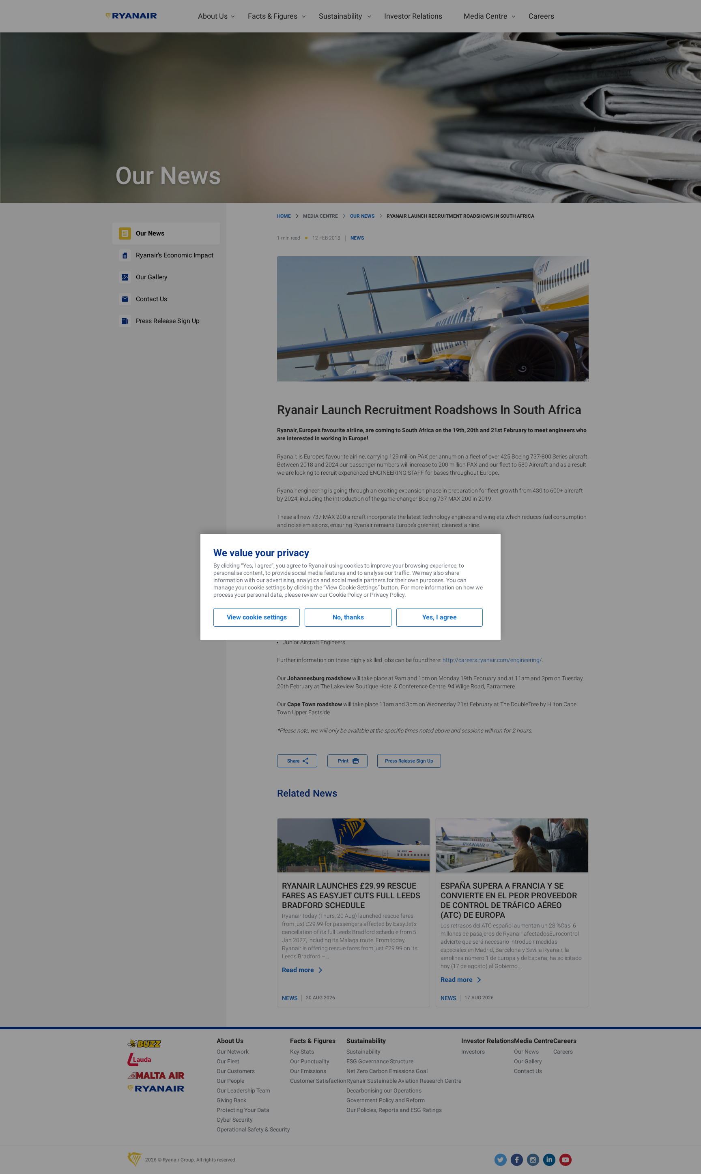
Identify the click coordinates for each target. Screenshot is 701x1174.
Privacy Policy (387, 594)
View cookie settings (257, 617)
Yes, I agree (439, 617)
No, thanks (348, 617)
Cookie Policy (345, 594)
